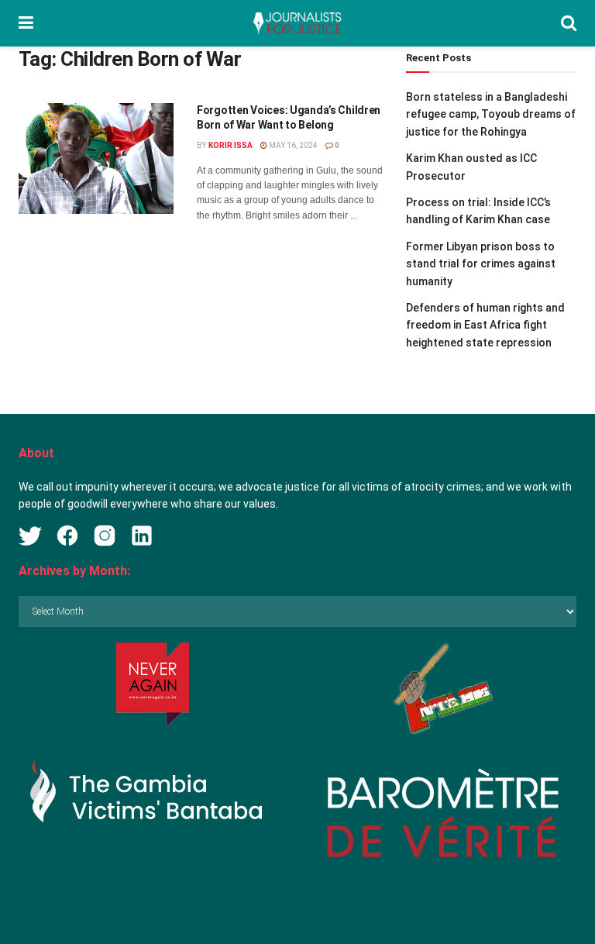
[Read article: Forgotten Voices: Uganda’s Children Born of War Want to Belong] (96, 158)
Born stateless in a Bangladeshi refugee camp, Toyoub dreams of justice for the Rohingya (491, 114)
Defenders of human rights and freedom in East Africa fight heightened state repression (485, 325)
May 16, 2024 (292, 145)
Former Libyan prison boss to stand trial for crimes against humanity (480, 264)
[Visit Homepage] (296, 23)
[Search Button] (568, 23)
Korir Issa (230, 145)
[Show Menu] (26, 23)
